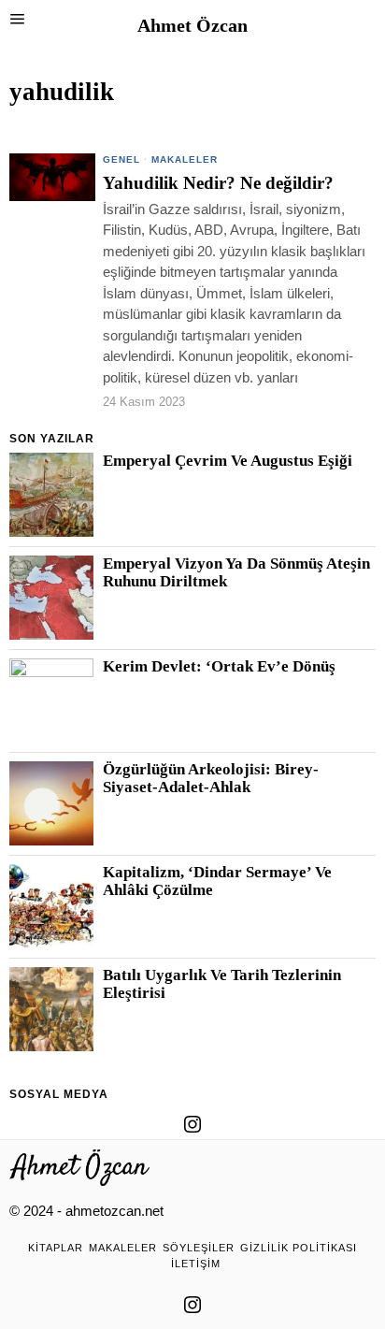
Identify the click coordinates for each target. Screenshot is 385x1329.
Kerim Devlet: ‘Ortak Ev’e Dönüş (219, 666)
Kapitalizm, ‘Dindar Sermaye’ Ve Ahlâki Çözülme (217, 881)
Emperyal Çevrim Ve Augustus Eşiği (227, 461)
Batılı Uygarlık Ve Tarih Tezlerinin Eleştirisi (222, 984)
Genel (121, 159)
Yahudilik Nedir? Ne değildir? (218, 183)
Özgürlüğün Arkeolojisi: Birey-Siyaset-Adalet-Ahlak (211, 778)
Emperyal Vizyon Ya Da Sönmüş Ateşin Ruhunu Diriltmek (236, 572)
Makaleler (184, 159)
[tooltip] (192, 1124)
